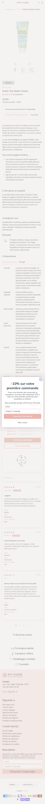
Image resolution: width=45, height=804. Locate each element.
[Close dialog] (40, 379)
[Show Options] (39, 411)
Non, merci (22, 422)
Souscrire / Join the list (22, 416)
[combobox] (22, 411)
